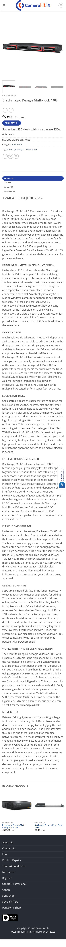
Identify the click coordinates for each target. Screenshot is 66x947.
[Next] (58, 47)
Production (9, 95)
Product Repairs (11, 860)
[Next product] (5, 110)
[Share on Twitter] (10, 156)
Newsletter (8, 872)
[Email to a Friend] (16, 156)
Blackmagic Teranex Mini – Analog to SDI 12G (13, 826)
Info (4, 854)
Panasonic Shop (11, 907)
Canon (6, 890)
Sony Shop (8, 895)
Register (7, 878)
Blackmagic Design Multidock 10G (21, 149)
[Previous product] (11, 110)
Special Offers (10, 901)
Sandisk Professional (14, 884)
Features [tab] (7, 182)
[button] (4, 5)
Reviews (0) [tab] (8, 187)
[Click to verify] (10, 917)
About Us (7, 842)
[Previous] (7, 47)
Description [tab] (8, 178)
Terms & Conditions (13, 866)
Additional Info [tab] (10, 191)
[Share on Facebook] (5, 156)
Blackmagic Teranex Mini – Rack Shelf (48, 826)
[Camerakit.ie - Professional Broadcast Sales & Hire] (33, 5)
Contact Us (8, 848)
